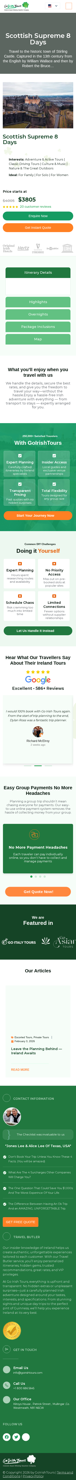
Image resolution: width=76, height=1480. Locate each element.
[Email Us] (7, 1369)
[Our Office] (7, 1400)
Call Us (19, 1384)
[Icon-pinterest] (26, 1437)
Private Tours (41, 1037)
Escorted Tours (23, 1037)
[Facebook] (7, 1437)
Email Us (20, 1368)
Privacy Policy (33, 1476)
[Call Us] (7, 1385)
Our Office (22, 1399)
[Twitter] (16, 1437)
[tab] (38, 272)
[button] (27, 765)
